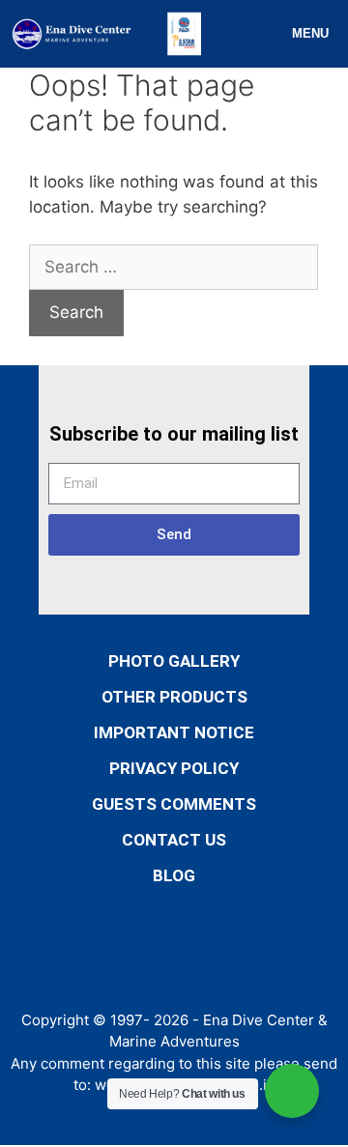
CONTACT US (174, 839)
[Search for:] (173, 266)
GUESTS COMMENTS (174, 804)
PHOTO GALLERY (174, 661)
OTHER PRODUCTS (174, 696)
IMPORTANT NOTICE (174, 732)
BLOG (174, 875)
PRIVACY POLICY (174, 768)
